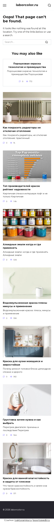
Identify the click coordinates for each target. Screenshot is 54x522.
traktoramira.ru (23, 520)
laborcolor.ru (27, 5)
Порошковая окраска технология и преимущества (27, 65)
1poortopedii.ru (41, 520)
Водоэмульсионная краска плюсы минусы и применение (25, 305)
